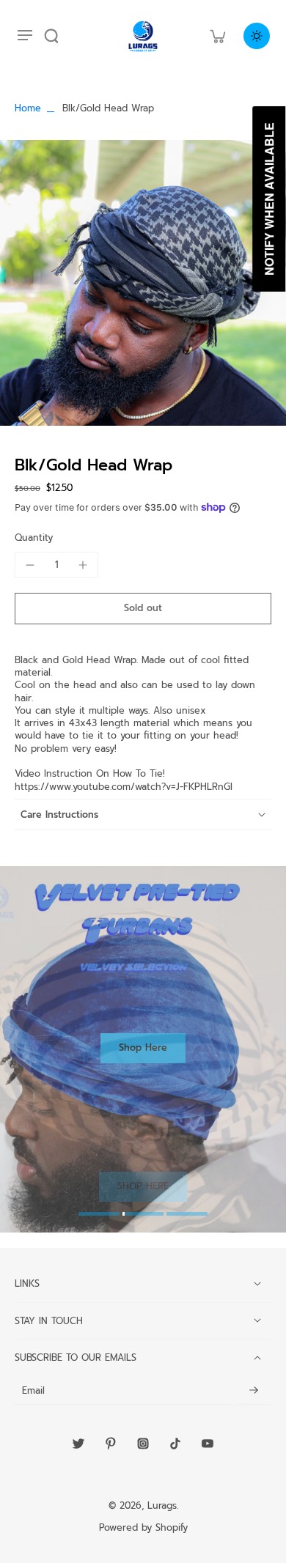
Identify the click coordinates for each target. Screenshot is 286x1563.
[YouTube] (207, 1443)
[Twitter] (78, 1443)
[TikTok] (175, 1443)
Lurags (162, 1505)
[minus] (30, 565)
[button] (143, 608)
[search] (51, 36)
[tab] (99, 1215)
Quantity (34, 537)
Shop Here (143, 1047)
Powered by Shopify (143, 1527)
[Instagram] (143, 1443)
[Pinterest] (111, 1443)
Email (33, 1390)
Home (28, 108)
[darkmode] (256, 36)
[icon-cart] (217, 36)
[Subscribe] (253, 1390)
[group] (143, 283)
